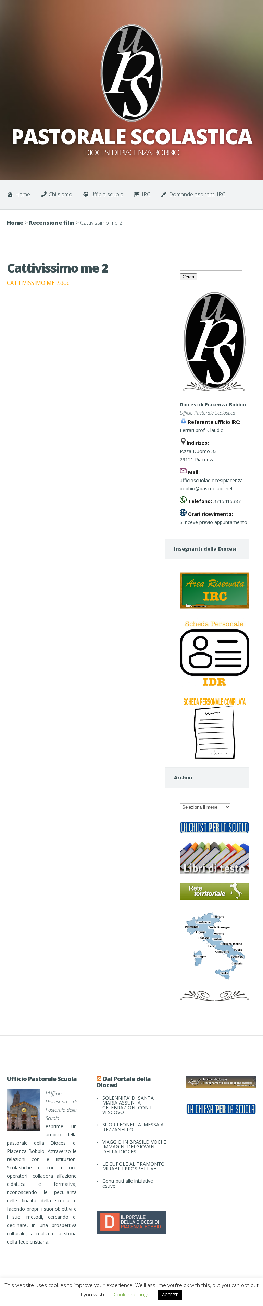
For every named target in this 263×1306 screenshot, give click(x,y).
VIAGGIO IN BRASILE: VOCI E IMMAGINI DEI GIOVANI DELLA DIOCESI (134, 1147)
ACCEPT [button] (170, 1295)
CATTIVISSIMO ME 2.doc (38, 283)
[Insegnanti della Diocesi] (214, 606)
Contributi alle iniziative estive (127, 1183)
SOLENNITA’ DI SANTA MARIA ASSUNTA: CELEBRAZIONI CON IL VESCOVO (128, 1105)
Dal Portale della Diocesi (124, 1082)
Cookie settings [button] (131, 1294)
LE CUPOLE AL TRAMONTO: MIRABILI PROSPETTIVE (134, 1166)
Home (15, 223)
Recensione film (51, 223)
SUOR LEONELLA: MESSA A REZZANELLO (133, 1127)
